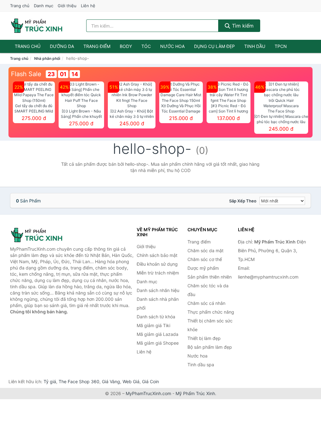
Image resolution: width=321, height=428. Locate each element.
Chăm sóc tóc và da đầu (208, 290)
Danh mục (43, 5)
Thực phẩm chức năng (210, 312)
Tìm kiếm (242, 26)
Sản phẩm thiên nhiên (209, 276)
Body (126, 46)
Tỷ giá (50, 381)
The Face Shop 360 (79, 381)
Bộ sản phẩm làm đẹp (209, 347)
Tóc (146, 46)
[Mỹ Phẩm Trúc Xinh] (41, 235)
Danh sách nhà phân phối (158, 303)
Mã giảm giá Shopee (158, 343)
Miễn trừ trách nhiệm (158, 272)
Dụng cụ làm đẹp (214, 46)
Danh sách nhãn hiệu (158, 290)
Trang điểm (96, 46)
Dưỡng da (62, 46)
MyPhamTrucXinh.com (148, 393)
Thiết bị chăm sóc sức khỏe (210, 325)
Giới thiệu (67, 5)
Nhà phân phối (47, 58)
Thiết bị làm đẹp (204, 338)
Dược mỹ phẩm (203, 268)
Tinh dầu (254, 46)
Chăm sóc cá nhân (206, 303)
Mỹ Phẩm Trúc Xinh (195, 393)
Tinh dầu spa (200, 364)
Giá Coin (150, 381)
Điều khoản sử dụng (157, 264)
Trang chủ (19, 5)
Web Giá (131, 381)
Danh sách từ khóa (156, 316)
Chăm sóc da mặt (205, 250)
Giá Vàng (111, 381)
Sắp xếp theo (242, 200)
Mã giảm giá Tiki (153, 325)
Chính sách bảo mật (157, 255)
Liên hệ (88, 5)
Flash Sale (26, 74)
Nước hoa (172, 46)
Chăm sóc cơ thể (204, 259)
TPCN (281, 46)
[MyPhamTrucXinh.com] (36, 26)
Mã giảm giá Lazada (157, 334)
